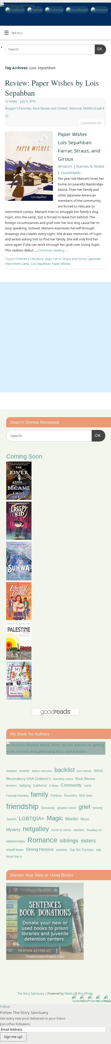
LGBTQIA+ (31, 818)
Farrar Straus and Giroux (70, 259)
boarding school (63, 778)
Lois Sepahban (41, 264)
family (39, 794)
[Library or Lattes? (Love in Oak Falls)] (18, 618)
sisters (88, 840)
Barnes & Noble (90, 166)
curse (88, 785)
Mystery (13, 829)
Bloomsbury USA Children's (28, 779)
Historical (75, 108)
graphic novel (66, 807)
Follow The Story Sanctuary (24, 1012)
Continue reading (53, 250)
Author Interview (42, 770)
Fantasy (56, 795)
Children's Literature (29, 259)
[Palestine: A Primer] (18, 658)
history (98, 808)
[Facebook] (14, 9)
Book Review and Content (50, 108)
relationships (15, 841)
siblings (69, 840)
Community (71, 785)
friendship (22, 806)
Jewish (11, 819)
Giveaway (48, 807)
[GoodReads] (76, 9)
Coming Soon (24, 456)
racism (78, 830)
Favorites (70, 795)
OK (98, 49)
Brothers (11, 785)
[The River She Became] (18, 498)
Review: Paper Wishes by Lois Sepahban (52, 87)
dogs (48, 259)
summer (61, 849)
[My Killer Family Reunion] (18, 698)
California (40, 785)
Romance (42, 840)
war (98, 850)
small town (14, 850)
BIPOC (99, 771)
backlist (64, 770)
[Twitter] (34, 9)
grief (84, 806)
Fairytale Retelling (17, 795)
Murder (71, 818)
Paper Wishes (61, 264)
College (53, 785)
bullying (25, 785)
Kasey (13, 101)
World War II (14, 856)
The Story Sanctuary (30, 993)
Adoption (11, 770)
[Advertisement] (55, 337)
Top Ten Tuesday (82, 850)
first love (85, 795)
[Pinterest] (53, 9)
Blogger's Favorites (18, 108)
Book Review (85, 779)
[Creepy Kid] (18, 538)
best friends (84, 770)
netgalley (36, 828)
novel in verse (61, 830)
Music (85, 819)
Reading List (94, 830)
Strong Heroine (40, 849)
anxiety (24, 770)
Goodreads (71, 172)
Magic (55, 818)
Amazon (65, 166)
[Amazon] (98, 9)
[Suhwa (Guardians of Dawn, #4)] (18, 579)
